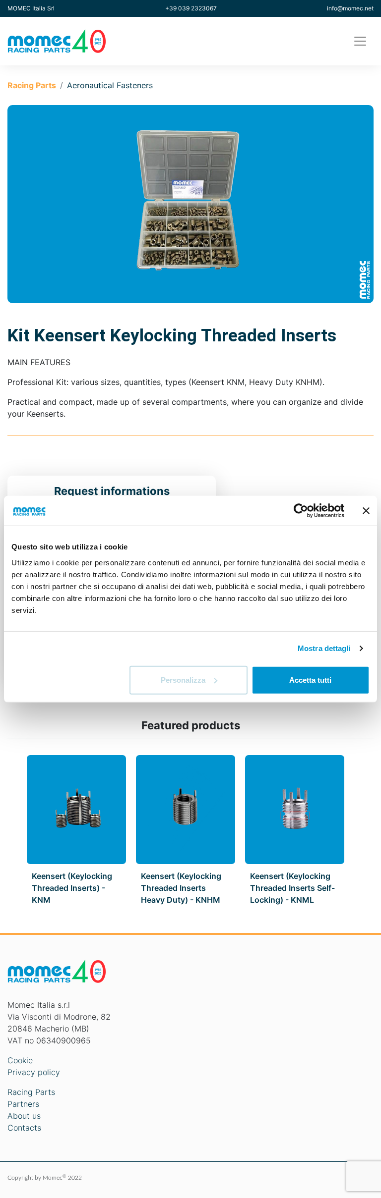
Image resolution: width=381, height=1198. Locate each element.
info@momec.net (350, 8)
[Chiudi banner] (366, 510)
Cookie (20, 1060)
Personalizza (183, 679)
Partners (23, 1104)
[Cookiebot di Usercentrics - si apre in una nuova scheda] (300, 510)
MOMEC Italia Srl (31, 8)
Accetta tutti (310, 679)
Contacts (24, 1128)
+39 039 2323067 (191, 8)
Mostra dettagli (324, 648)
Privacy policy (33, 1072)
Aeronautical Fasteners (110, 85)
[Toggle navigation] (360, 41)
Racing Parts (31, 85)
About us (24, 1116)
